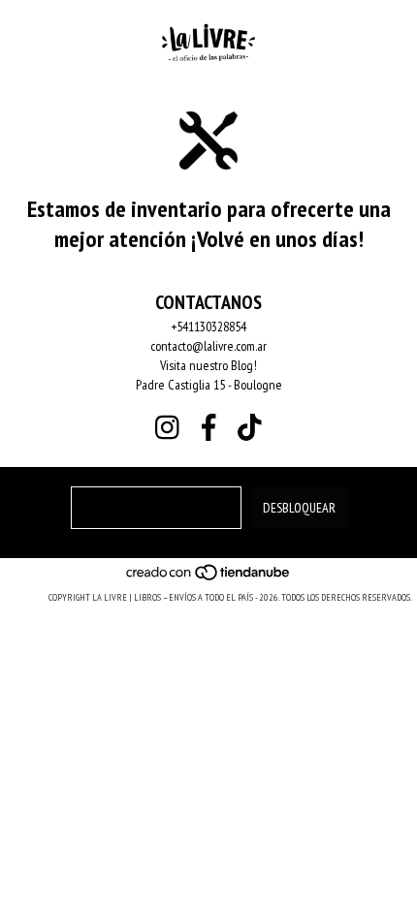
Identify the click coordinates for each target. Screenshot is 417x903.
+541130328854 (208, 326)
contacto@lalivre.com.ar (208, 346)
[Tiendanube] (209, 578)
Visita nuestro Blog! (208, 365)
